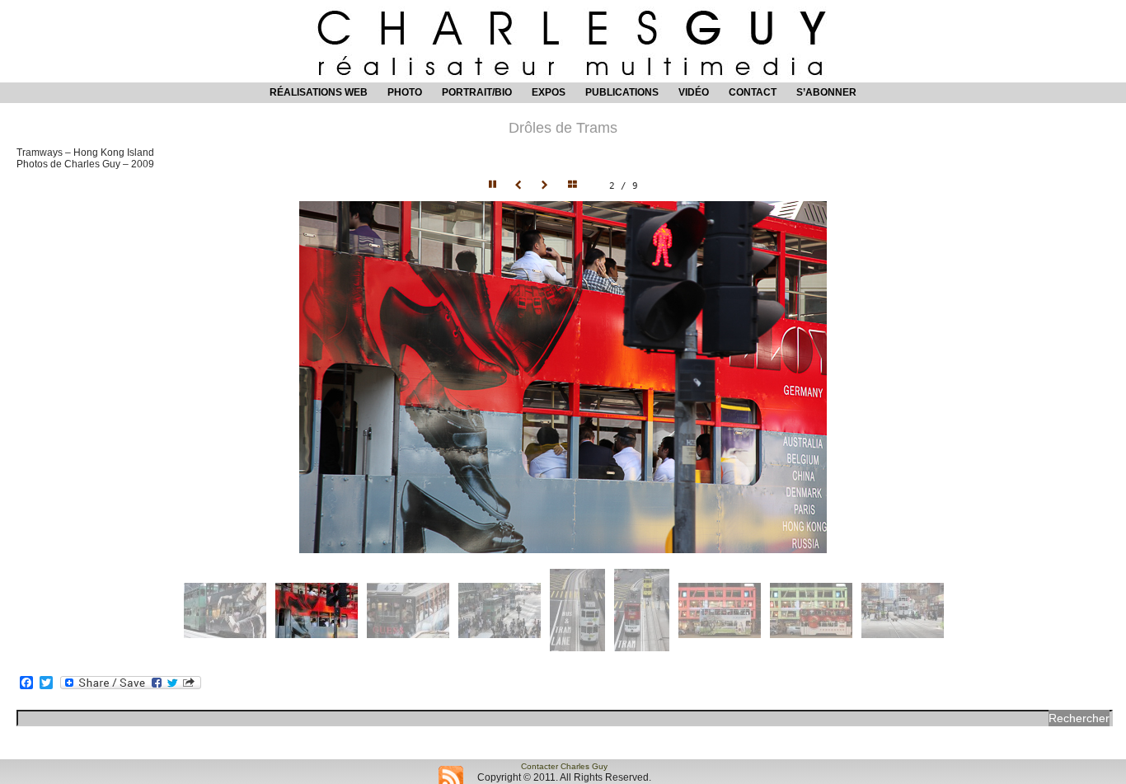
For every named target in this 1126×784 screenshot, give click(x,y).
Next (546, 185)
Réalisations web (319, 92)
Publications (622, 92)
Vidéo (693, 92)
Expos (548, 92)
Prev (520, 185)
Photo (404, 92)
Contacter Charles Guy (564, 766)
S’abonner (826, 92)
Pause (494, 185)
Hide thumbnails (576, 185)
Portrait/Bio (477, 92)
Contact (752, 92)
